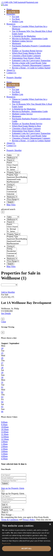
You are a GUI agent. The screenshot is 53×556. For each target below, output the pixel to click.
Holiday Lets (17, 21)
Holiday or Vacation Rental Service (27, 51)
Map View (11, 205)
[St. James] (12, 170)
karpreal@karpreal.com (28, 2)
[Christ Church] (12, 165)
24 (2, 348)
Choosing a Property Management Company (31, 65)
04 (2, 402)
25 (2, 353)
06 (2, 411)
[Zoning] (12, 187)
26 (2, 358)
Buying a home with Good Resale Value (29, 63)
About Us (11, 70)
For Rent (16, 19)
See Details (6, 313)
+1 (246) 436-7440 (9, 2)
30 (2, 377)
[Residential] (12, 189)
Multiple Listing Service (22, 41)
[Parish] (12, 163)
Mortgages (16, 43)
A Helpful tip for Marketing (24, 36)
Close (3, 322)
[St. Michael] (12, 167)
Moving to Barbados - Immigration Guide (30, 38)
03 (2, 397)
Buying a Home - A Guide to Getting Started (31, 68)
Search (10, 202)
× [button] (50, 524)
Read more (6, 543)
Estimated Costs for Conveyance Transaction (31, 60)
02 (2, 392)
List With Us (13, 12)
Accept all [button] (26, 548)
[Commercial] (12, 192)
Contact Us (11, 72)
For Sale (15, 16)
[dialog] (26, 538)
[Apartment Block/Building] (17, 177)
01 (2, 387)
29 (2, 372)
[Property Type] (17, 175)
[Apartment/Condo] (17, 179)
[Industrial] (12, 194)
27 (2, 363)
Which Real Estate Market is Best (26, 53)
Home (9, 9)
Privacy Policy (29, 519)
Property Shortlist (14, 77)
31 (2, 382)
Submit (5, 483)
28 (2, 368)
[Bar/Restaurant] (17, 182)
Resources (11, 24)
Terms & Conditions (9, 519)
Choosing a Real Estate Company (26, 55)
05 (2, 407)
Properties (11, 14)
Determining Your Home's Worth (26, 58)
